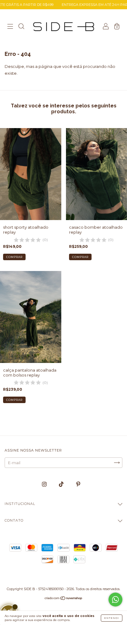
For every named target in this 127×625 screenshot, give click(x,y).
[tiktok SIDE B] (61, 483)
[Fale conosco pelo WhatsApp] (115, 599)
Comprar (14, 257)
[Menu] (10, 26)
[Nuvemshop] (63, 598)
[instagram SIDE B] (45, 483)
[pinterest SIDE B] (78, 483)
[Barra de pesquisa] (21, 26)
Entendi (111, 617)
